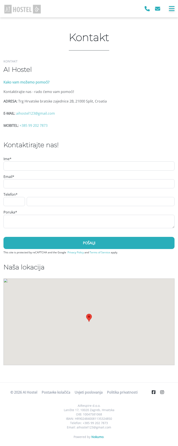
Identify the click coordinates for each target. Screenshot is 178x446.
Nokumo (97, 437)
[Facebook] (155, 392)
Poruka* (10, 212)
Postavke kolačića (56, 392)
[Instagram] (164, 392)
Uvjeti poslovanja (89, 392)
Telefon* (10, 194)
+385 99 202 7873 (34, 125)
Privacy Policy (76, 252)
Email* (8, 176)
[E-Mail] (157, 8)
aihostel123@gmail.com (35, 113)
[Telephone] (147, 8)
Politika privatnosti (122, 392)
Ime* (7, 158)
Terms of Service (100, 252)
